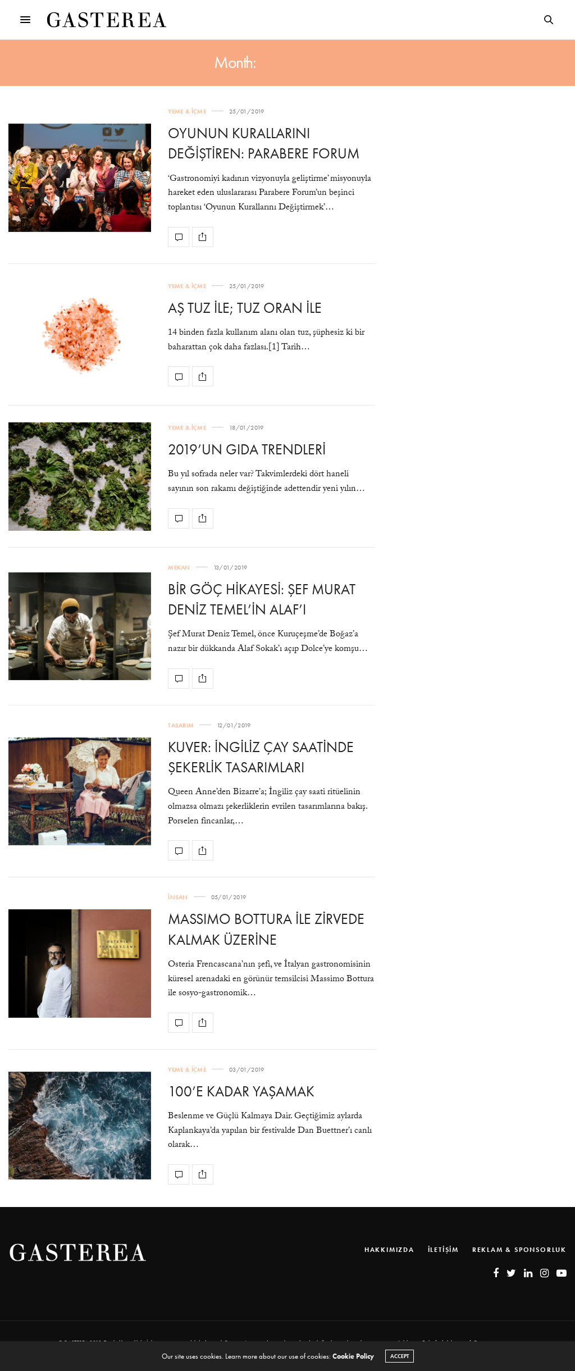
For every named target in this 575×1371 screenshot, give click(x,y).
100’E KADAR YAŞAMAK (241, 1091)
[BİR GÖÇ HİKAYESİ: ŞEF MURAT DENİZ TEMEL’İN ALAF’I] (79, 626)
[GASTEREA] (106, 19)
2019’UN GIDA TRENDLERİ (247, 449)
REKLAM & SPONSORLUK (519, 1249)
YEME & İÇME (187, 111)
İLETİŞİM (443, 1249)
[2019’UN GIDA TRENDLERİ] (79, 476)
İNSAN (178, 897)
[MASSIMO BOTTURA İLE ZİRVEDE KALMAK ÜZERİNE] (79, 963)
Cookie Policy (353, 1356)
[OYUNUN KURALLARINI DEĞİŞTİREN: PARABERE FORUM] (79, 178)
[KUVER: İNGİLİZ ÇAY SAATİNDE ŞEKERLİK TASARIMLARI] (79, 791)
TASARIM (181, 725)
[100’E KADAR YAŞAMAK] (79, 1126)
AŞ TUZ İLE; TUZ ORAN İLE (245, 307)
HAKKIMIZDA (389, 1249)
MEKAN (179, 567)
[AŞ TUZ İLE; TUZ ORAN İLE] (79, 335)
